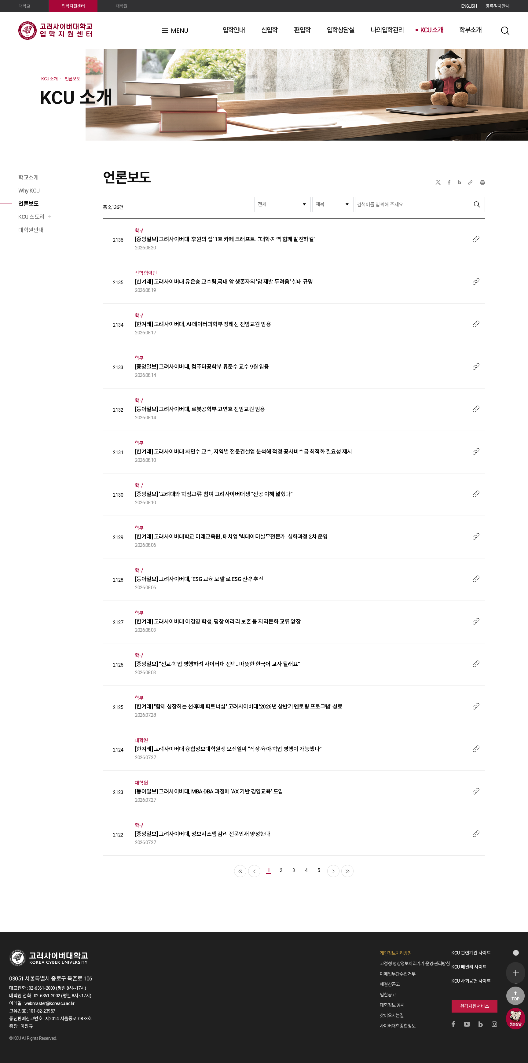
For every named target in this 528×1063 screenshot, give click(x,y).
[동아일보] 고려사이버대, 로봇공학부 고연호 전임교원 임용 (200, 409)
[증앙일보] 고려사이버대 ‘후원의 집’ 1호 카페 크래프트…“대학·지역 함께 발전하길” (225, 239)
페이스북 (449, 182)
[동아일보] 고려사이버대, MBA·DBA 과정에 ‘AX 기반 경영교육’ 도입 (209, 791)
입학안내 (233, 30)
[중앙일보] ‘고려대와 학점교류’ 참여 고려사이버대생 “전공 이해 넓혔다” (214, 494)
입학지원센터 (73, 6)
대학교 (24, 6)
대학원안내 (31, 230)
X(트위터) (438, 182)
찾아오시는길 (392, 1015)
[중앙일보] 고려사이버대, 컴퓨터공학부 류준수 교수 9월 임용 (202, 366)
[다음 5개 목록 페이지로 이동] (333, 871)
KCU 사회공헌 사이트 (471, 981)
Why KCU (29, 190)
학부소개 (470, 30)
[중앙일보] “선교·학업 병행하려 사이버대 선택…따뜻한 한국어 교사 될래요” (217, 664)
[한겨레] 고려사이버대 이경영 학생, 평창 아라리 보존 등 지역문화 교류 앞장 (218, 621)
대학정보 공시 (392, 1005)
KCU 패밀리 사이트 (469, 967)
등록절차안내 (498, 6)
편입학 (302, 30)
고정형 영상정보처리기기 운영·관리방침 (415, 963)
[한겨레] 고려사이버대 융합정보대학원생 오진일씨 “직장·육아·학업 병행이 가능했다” (228, 749)
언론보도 (28, 203)
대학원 (121, 6)
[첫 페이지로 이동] (240, 871)
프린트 (482, 182)
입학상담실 (340, 30)
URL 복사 (470, 182)
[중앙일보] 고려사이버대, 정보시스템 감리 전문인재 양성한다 (202, 834)
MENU (179, 30)
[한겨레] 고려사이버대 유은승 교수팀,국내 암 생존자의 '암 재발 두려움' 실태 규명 (224, 281)
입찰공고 (388, 995)
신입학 (269, 30)
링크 (476, 239)
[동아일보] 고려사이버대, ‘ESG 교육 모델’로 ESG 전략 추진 (199, 579)
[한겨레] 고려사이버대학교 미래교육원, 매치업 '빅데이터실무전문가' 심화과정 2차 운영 (231, 536)
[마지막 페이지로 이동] (347, 871)
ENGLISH (469, 6)
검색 (505, 30)
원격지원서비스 (474, 1006)
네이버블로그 (459, 182)
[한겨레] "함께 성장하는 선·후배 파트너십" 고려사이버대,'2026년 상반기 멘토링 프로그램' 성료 (239, 706)
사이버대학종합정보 (398, 1026)
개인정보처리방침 (396, 953)
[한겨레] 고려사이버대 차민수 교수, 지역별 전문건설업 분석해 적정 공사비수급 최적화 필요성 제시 (243, 451)
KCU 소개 (431, 30)
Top (515, 996)
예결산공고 (390, 984)
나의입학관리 (387, 30)
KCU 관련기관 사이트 (471, 953)
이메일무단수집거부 (398, 974)
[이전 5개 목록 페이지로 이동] (254, 871)
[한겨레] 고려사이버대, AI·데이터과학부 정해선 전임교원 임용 (203, 324)
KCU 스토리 (31, 217)
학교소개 (28, 177)
